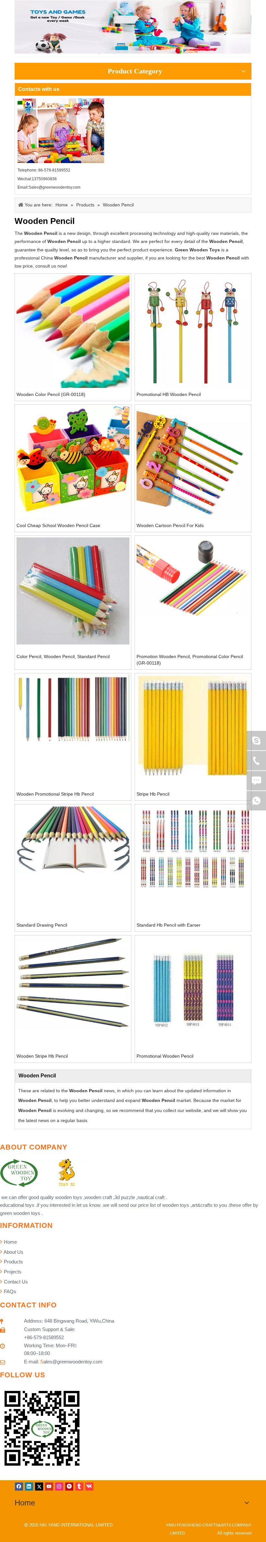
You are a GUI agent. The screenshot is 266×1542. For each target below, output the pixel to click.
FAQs (9, 1291)
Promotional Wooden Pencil (165, 1056)
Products (13, 1261)
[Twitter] (39, 1486)
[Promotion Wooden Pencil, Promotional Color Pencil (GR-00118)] (193, 576)
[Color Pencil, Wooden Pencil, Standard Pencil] (73, 590)
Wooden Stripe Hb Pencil (42, 1056)
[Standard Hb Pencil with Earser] (193, 846)
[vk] (89, 1486)
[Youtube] (49, 1486)
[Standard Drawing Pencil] (73, 839)
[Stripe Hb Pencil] (193, 725)
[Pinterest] (69, 1486)
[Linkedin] (29, 1486)
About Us (13, 1252)
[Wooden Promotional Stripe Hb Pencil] (73, 707)
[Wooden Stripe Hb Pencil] (73, 982)
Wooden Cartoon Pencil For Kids (170, 525)
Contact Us (15, 1281)
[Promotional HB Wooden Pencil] (193, 331)
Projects (12, 1271)
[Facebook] (19, 1486)
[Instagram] (59, 1486)
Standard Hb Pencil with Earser (168, 925)
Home (10, 1242)
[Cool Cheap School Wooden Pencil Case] (73, 462)
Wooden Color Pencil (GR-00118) (51, 394)
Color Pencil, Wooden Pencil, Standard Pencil (63, 656)
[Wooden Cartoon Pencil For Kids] (193, 462)
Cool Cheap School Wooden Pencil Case (58, 525)
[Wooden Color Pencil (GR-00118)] (73, 332)
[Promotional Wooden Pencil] (193, 985)
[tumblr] (79, 1486)
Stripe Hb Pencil (153, 794)
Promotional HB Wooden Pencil (169, 394)
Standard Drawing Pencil (42, 925)
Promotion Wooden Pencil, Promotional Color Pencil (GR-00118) (190, 660)
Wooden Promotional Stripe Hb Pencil (55, 794)
